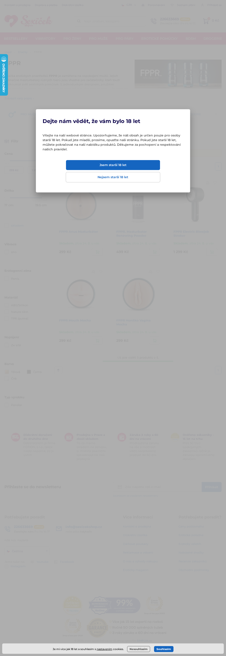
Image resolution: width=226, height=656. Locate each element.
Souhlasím (163, 649)
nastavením (104, 649)
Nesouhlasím (139, 649)
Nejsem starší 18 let (113, 177)
